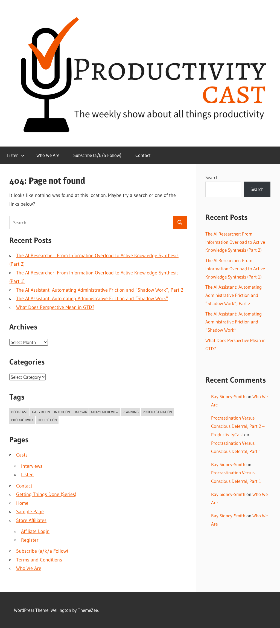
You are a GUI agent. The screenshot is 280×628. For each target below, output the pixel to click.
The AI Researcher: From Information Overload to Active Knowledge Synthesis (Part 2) (235, 242)
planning (130, 412)
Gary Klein (41, 412)
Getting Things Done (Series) (46, 494)
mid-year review (104, 412)
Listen (13, 155)
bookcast (19, 412)
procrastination (157, 412)
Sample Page (30, 512)
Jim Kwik (80, 412)
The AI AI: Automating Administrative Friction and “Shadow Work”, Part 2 (99, 290)
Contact (143, 155)
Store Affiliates (31, 520)
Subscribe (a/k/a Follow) (97, 155)
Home (22, 503)
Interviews (31, 466)
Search (211, 177)
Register (30, 540)
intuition (62, 412)
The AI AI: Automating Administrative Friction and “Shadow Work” (92, 299)
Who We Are (47, 155)
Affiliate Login (35, 531)
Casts (22, 455)
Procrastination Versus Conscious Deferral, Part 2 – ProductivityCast (238, 426)
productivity (22, 420)
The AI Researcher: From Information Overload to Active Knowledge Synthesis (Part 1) (235, 268)
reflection (47, 420)
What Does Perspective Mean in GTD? (55, 307)
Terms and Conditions (39, 560)
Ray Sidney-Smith (228, 396)
